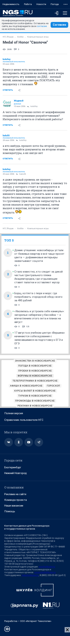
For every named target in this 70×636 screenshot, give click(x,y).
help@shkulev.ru (30, 575)
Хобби (20, 37)
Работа (28, 4)
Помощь (9, 511)
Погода (55, 4)
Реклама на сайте (15, 494)
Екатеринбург (12, 467)
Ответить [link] (8, 90)
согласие (42, 26)
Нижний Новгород (15, 473)
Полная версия (13, 413)
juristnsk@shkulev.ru (45, 572)
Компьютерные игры (38, 37)
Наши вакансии (13, 505)
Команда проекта (15, 500)
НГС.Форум (8, 37)
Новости (41, 4)
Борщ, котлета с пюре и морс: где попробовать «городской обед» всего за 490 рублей (38, 297)
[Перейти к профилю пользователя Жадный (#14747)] (7, 103)
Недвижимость (11, 4)
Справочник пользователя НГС (23, 419)
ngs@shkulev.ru (47, 566)
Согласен (59, 24)
